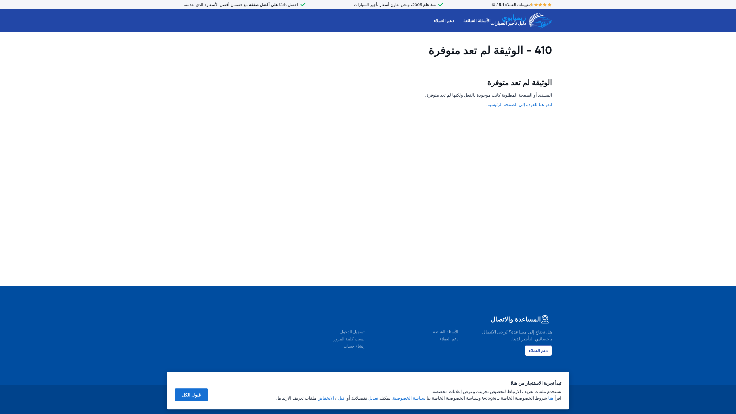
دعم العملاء (444, 21)
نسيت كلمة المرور (349, 339)
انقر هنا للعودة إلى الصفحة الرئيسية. (519, 104)
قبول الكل (191, 395)
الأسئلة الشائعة (476, 21)
